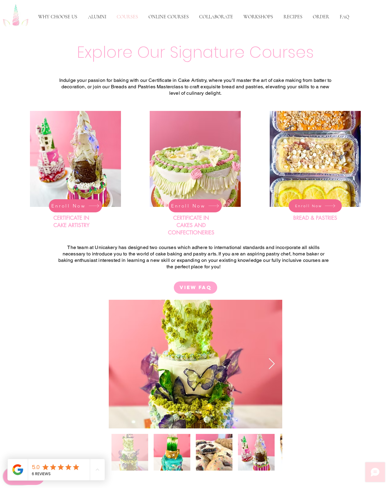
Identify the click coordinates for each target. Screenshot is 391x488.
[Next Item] (271, 364)
